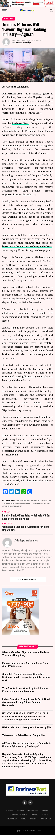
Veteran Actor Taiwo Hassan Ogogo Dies (23, 735)
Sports (44, 814)
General (45, 810)
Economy (20, 810)
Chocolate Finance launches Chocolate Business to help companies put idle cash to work (26, 677)
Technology (12, 818)
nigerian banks (42, 504)
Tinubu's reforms (13, 506)
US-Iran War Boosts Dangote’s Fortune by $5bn (27, 727)
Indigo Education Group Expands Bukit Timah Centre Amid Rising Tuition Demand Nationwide (26, 702)
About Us (34, 818)
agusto (25, 501)
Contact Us (46, 818)
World (23, 818)
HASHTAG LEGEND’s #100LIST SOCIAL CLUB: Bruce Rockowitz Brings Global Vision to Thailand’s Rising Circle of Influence (25, 716)
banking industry (41, 501)
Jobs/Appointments (18, 814)
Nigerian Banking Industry (18, 504)
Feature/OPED (33, 810)
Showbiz (34, 814)
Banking (9, 810)
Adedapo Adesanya (22, 43)
